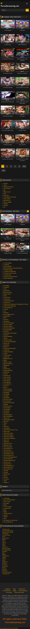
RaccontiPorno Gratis (8, 402)
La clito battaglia (7, 263)
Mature (5, 360)
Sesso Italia (9, 592)
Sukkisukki (4, 551)
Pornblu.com (5, 566)
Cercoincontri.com (7, 307)
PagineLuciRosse (7, 370)
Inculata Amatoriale (8, 351)
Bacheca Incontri (7, 292)
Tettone (5, 423)
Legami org (6, 356)
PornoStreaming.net (10, 6)
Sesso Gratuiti (6, 407)
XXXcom (5, 477)
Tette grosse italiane (8, 186)
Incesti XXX (6, 350)
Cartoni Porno (6, 297)
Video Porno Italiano (8, 436)
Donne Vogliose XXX (8, 314)
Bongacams (5, 561)
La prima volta (6, 508)
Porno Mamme (7, 382)
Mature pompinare (7, 363)
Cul (4, 207)
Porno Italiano (6, 380)
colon (4, 518)
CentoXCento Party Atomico (10, 276)
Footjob (5, 338)
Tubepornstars (5, 555)
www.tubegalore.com (8, 465)
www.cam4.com (7, 450)
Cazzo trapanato (7, 266)
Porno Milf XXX (7, 384)
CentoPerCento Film (8, 300)
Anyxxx (3, 560)
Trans (4, 424)
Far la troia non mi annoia (9, 273)
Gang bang (6, 345)
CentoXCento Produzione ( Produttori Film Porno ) (15, 304)
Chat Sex (5, 309)
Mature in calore (7, 362)
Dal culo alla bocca (8, 522)
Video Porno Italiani (8, 435)
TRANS (5, 517)
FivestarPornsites (6, 535)
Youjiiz (5, 480)
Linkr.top (4, 542)
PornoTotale (6, 394)
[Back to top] (25, 624)
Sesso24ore (6, 411)
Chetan (9, 628)
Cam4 (4, 295)
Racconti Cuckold (7, 399)
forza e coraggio (7, 202)
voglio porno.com (7, 443)
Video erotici (6, 431)
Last (3, 170)
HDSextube (4, 570)
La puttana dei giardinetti (9, 271)
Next (24, 166)
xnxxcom (5, 472)
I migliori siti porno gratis (9, 348)
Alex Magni (6, 285)
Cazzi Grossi (6, 299)
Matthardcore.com (7, 358)
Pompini (5, 373)
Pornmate (4, 569)
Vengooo (5, 203)
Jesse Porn (4, 547)
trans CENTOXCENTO (9, 500)
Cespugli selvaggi (7, 269)
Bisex (4, 510)
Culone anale (6, 198)
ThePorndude (5, 533)
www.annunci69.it (7, 446)
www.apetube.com (8, 448)
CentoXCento (6, 302)
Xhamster (5, 470)
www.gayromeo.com (8, 452)
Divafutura (6, 312)
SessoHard (6, 413)
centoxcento (6, 498)
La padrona (6, 264)
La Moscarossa (7, 355)
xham (4, 193)
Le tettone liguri (7, 274)
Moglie (5, 367)
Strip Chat (5, 421)
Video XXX (6, 440)
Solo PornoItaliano (8, 416)
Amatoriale (6, 287)
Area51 (3, 536)
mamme (5, 515)
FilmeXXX (6, 331)
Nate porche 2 (6, 200)
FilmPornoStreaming (6, 572)
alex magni (6, 503)
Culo (4, 311)
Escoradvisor (6, 316)
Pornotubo (6, 396)
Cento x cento (6, 501)
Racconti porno (7, 401)
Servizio (5, 183)
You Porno (6, 479)
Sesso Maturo (6, 409)
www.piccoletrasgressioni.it (10, 457)
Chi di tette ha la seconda (9, 197)
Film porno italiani (7, 326)
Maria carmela (7, 191)
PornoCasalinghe (7, 390)
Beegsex (4, 554)
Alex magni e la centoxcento (10, 520)
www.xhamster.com (8, 467)
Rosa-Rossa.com (7, 406)
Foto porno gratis (7, 339)
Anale (4, 289)
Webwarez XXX (7, 445)
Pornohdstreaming (6, 550)
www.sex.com (6, 462)
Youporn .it (6, 482)
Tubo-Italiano (6, 428)
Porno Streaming (23, 590)
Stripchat (4, 563)
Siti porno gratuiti (7, 414)
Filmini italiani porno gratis (10, 333)
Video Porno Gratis (8, 433)
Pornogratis (6, 392)
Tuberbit (4, 557)
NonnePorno (6, 368)
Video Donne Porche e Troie (10, 429)
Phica (3, 541)
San (4, 190)
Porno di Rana (7, 377)
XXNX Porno (6, 474)
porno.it (5, 387)
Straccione (6, 195)
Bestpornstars (5, 538)
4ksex (3, 553)
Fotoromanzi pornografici (9, 341)
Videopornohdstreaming (7, 532)
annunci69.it (6, 290)
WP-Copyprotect (15, 628)
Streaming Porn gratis (8, 419)
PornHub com (6, 375)
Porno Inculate (7, 379)
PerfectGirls (6, 372)
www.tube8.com (7, 463)
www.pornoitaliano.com (9, 460)
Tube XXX (6, 426)
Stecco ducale (7, 188)
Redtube (5, 404)
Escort (5, 317)
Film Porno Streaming (8, 328)
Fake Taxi (5, 319)
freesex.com (6, 343)
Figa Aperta (6, 321)
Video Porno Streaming (9, 438)
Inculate (5, 353)
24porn (3, 544)
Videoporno (6, 441)
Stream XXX (6, 418)
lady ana (5, 205)
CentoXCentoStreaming (7, 530)
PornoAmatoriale (7, 389)
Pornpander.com (6, 573)
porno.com (6, 385)
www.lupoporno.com (8, 453)
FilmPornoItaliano (7, 336)
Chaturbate (4, 564)
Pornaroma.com (5, 529)
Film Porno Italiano (6, 548)
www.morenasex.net (8, 455)
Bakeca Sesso (7, 294)
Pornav (3, 545)
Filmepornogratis (7, 329)
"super (5, 185)
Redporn (4, 539)
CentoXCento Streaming (9, 306)
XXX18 (5, 475)
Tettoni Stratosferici (8, 278)
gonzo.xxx (6, 346)
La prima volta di (7, 513)
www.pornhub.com (8, 458)
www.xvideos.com (7, 469)
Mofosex (4, 567)
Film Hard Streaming (8, 323)
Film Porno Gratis (7, 324)
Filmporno (6, 334)
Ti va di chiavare (7, 506)
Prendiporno (6, 397)
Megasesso (6, 365)
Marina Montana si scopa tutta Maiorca (13, 268)
